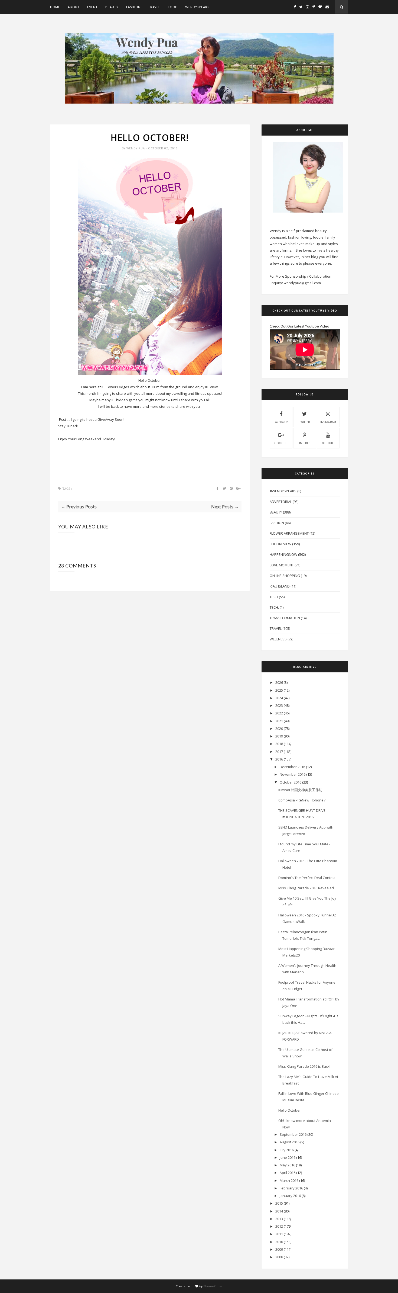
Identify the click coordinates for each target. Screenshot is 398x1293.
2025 (279, 690)
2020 (279, 728)
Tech (274, 596)
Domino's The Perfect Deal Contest (306, 877)
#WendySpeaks (283, 491)
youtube (328, 443)
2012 (279, 1226)
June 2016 (287, 1157)
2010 (279, 1241)
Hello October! (290, 1110)
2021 (279, 720)
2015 (279, 1203)
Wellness (278, 639)
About (74, 7)
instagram (328, 422)
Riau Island (280, 586)
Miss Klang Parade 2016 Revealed (306, 887)
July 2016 (287, 1149)
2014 (279, 1211)
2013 (279, 1218)
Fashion (133, 7)
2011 (279, 1233)
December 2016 (292, 766)
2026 (279, 682)
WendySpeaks (197, 7)
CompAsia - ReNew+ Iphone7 (301, 800)
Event (92, 7)
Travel (154, 7)
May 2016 (287, 1165)
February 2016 (291, 1188)
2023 (279, 705)
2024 (279, 697)
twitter (304, 422)
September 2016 (293, 1134)
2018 (279, 743)
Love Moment (282, 565)
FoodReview (280, 543)
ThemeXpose (213, 1286)
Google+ (281, 443)
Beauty (112, 7)
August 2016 (289, 1142)
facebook (281, 422)
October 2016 (290, 782)
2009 (279, 1249)
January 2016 (290, 1195)
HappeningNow (283, 554)
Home (55, 7)
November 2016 (292, 774)
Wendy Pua (136, 148)
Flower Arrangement (289, 533)
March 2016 (289, 1180)
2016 (279, 759)
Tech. (274, 607)
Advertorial (281, 501)
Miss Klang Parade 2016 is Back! (304, 1066)
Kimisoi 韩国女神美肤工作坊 (300, 789)
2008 (279, 1257)
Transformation (285, 617)
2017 (279, 751)
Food (173, 7)
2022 (279, 713)
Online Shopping (285, 575)
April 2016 (287, 1172)
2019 (279, 736)
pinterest (305, 443)
